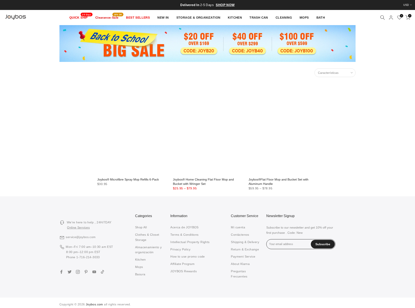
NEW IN (163, 17)
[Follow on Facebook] (61, 271)
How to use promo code (187, 256)
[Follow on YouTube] (94, 271)
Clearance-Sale (108, 17)
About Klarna (240, 264)
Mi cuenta (238, 227)
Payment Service (243, 256)
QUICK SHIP (80, 17)
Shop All (141, 227)
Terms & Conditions (184, 234)
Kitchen (140, 259)
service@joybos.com (81, 237)
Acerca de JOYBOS (184, 227)
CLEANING (284, 17)
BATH (320, 17)
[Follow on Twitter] (70, 271)
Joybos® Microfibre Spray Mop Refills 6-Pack (128, 179)
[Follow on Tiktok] (102, 271)
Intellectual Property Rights (189, 242)
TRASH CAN (258, 17)
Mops (139, 267)
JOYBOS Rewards (183, 271)
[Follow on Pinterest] (86, 271)
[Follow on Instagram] (78, 271)
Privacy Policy (180, 249)
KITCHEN (235, 17)
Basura (140, 274)
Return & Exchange (245, 249)
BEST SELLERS (138, 17)
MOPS (304, 17)
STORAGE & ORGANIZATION (198, 17)
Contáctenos (240, 234)
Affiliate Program (182, 264)
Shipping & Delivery (245, 242)
